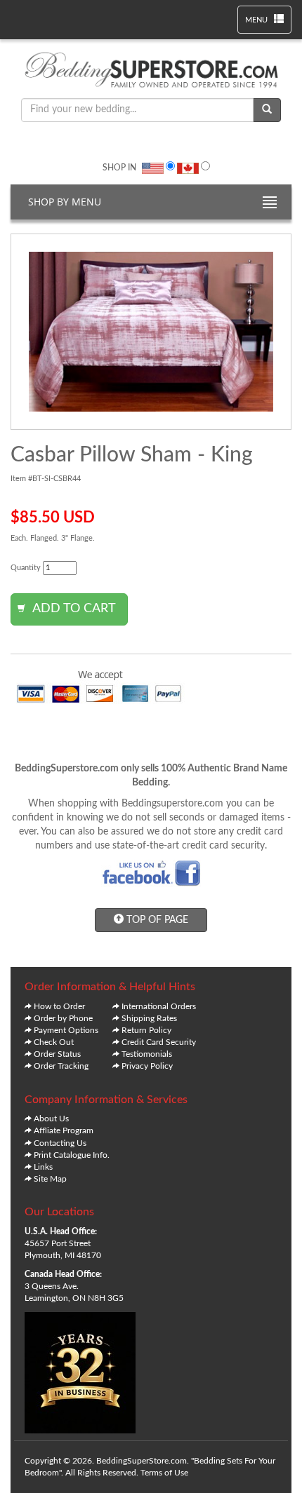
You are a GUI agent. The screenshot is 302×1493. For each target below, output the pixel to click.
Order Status (57, 1054)
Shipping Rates (149, 1018)
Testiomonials (147, 1054)
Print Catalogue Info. (72, 1155)
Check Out (54, 1042)
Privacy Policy (147, 1066)
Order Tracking (61, 1066)
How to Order (59, 1006)
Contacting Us (60, 1143)
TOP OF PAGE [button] (156, 920)
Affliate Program (63, 1130)
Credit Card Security (159, 1042)
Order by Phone (63, 1018)
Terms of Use (164, 1472)
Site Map (50, 1179)
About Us (51, 1118)
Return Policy (146, 1030)
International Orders (159, 1006)
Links (43, 1167)
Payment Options (66, 1030)
